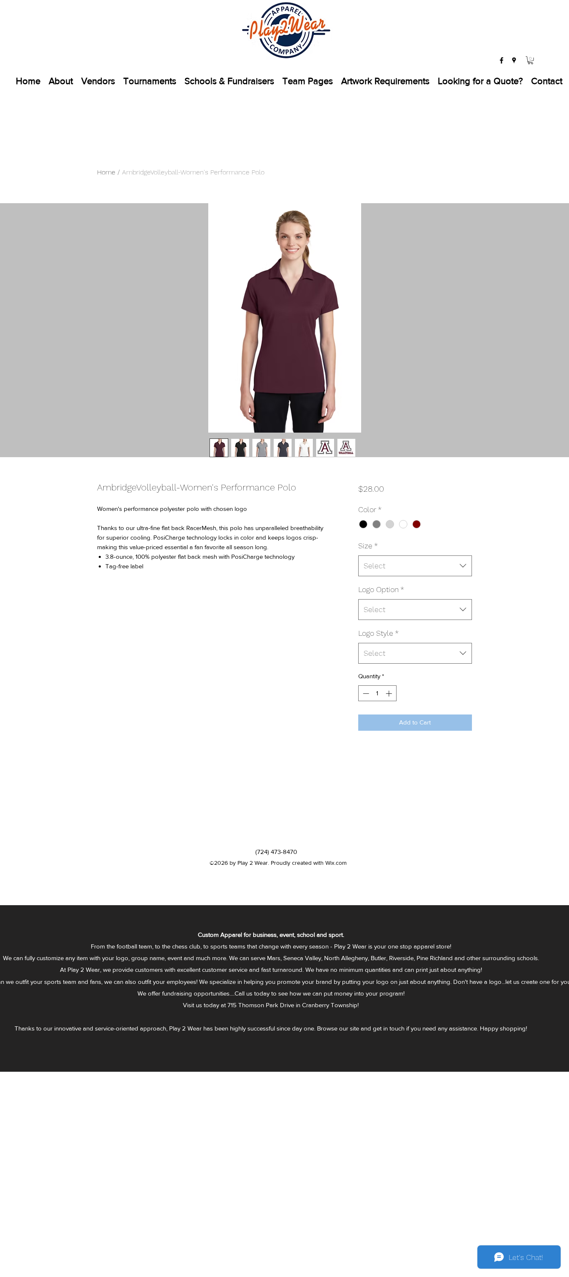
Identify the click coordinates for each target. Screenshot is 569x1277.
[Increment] (389, 693)
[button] (530, 60)
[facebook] (501, 60)
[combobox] (415, 565)
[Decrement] (365, 693)
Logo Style (378, 633)
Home (106, 172)
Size (368, 545)
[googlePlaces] (514, 60)
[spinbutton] (377, 693)
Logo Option (381, 589)
